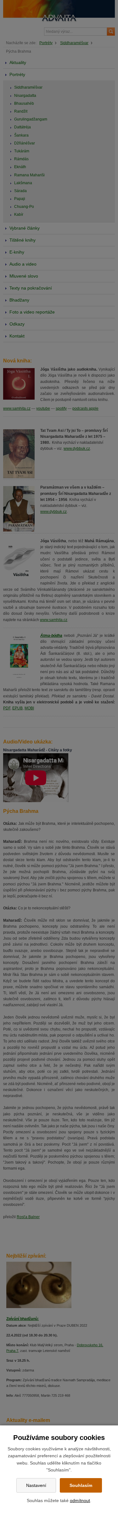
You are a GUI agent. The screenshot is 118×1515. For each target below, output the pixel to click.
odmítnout (80, 1500)
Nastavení (36, 1485)
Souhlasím (81, 1485)
